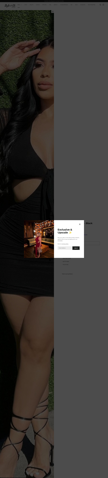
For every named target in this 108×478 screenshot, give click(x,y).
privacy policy (65, 244)
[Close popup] (80, 224)
